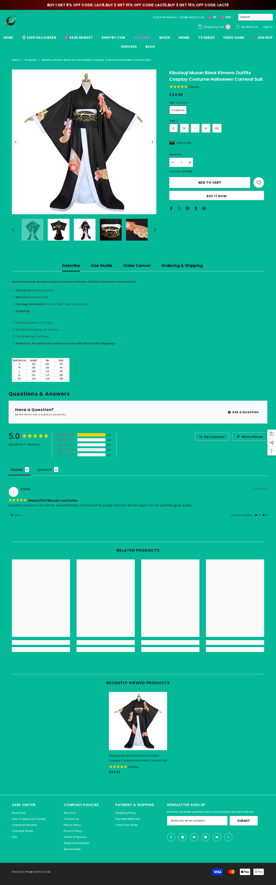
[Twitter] (179, 208)
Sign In (268, 27)
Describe (71, 265)
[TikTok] (205, 837)
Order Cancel (137, 265)
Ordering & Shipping (182, 265)
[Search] (255, 17)
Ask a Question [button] (214, 437)
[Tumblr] (196, 208)
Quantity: (175, 154)
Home (16, 60)
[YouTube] (217, 837)
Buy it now (217, 196)
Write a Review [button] (252, 437)
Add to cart (209, 182)
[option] (84, 141)
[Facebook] (171, 208)
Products (31, 60)
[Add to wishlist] (258, 182)
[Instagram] (183, 837)
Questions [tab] (44, 470)
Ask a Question (245, 412)
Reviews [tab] (17, 470)
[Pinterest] (188, 208)
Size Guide (101, 265)
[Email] (204, 208)
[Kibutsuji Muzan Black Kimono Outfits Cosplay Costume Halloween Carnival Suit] (138, 721)
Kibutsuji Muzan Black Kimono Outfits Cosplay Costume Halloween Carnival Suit (138, 758)
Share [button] (18, 515)
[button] (15, 142)
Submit (243, 821)
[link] (41, 642)
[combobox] (252, 17)
